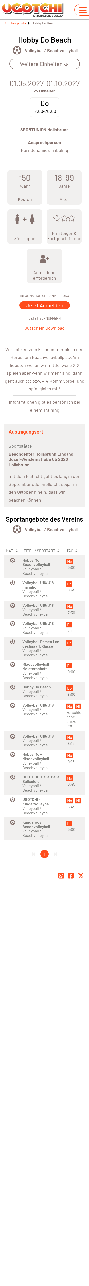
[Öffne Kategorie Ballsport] (17, 50)
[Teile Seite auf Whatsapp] (61, 875)
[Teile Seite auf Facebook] (71, 875)
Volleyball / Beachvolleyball (51, 50)
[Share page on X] (80, 875)
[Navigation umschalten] (83, 10)
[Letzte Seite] (55, 854)
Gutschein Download (44, 328)
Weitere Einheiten (41, 63)
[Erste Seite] (33, 854)
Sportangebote (15, 23)
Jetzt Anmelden (44, 305)
